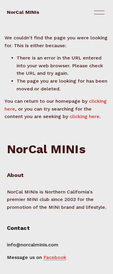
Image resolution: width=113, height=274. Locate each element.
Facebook (54, 257)
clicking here (84, 116)
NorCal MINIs (23, 12)
